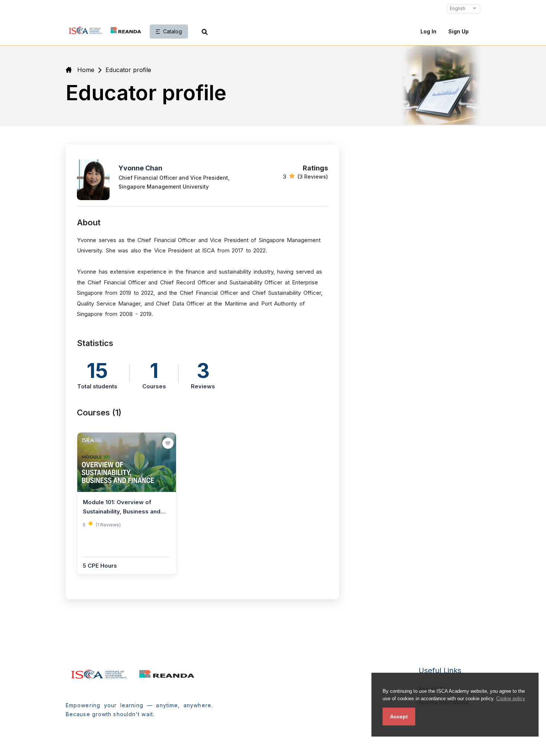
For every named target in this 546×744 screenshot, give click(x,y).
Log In (428, 31)
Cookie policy (510, 698)
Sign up (458, 31)
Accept (399, 716)
